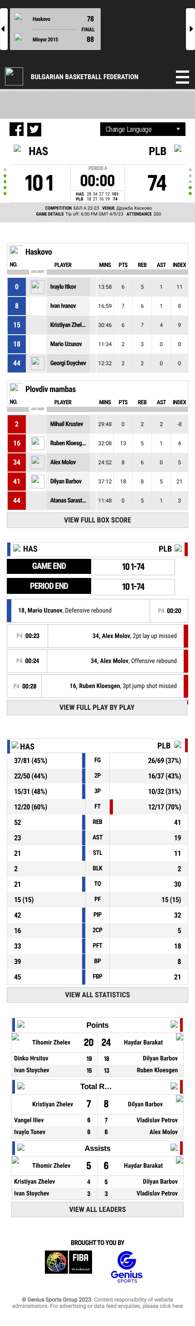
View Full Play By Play (96, 707)
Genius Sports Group (126, 1267)
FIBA (68, 1267)
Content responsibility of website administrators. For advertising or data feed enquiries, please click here (97, 1302)
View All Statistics (97, 994)
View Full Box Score (97, 520)
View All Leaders (97, 1209)
